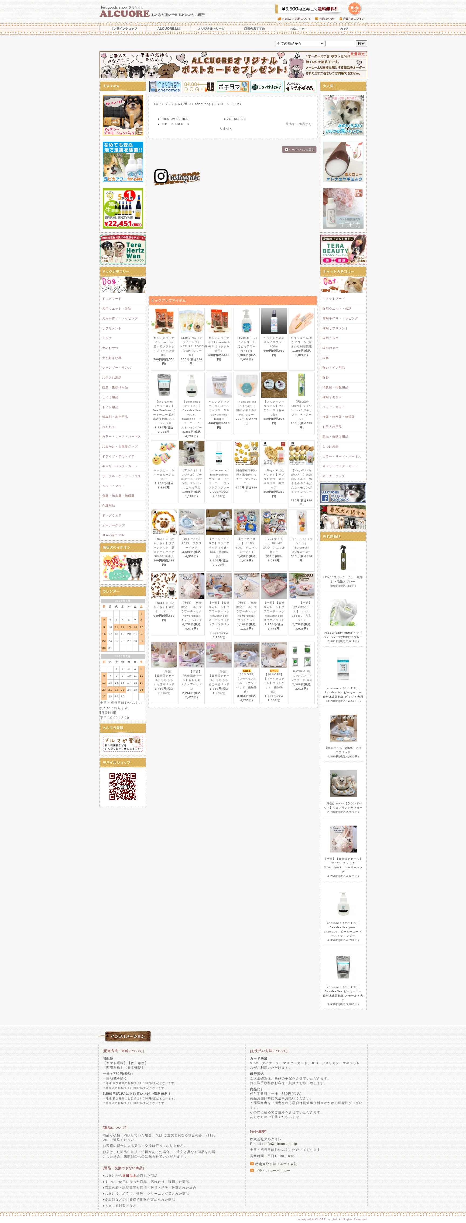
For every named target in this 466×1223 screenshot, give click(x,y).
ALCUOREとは (169, 28)
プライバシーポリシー (272, 1171)
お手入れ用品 (112, 377)
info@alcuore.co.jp (281, 1144)
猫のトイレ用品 (334, 367)
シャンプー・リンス (116, 367)
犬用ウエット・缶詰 (116, 308)
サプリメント (112, 328)
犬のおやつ (110, 348)
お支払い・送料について (296, 19)
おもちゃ (108, 426)
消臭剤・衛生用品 (115, 416)
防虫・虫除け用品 (115, 387)
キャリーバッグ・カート (120, 466)
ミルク (107, 338)
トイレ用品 (110, 407)
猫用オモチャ (332, 397)
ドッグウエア (112, 515)
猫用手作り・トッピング (340, 318)
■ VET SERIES (235, 118)
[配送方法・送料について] (123, 1051)
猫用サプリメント (335, 328)
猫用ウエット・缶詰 (337, 308)
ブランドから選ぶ (178, 104)
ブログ (344, 28)
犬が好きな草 (112, 357)
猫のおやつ (331, 348)
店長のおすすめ (254, 28)
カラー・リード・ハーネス (121, 436)
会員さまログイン (353, 19)
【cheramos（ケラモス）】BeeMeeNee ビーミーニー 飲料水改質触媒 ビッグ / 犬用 (343, 692)
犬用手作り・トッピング (120, 318)
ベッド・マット (113, 485)
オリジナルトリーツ (211, 28)
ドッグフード (112, 298)
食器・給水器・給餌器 (118, 495)
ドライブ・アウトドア (118, 456)
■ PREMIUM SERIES (173, 118)
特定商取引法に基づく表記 (276, 1164)
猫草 (326, 357)
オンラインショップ (122, 28)
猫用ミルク (331, 338)
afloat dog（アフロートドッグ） (219, 104)
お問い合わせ (327, 19)
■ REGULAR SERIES (173, 124)
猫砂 (326, 377)
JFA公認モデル (113, 535)
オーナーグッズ (113, 525)
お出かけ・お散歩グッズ (120, 446)
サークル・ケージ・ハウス (121, 476)
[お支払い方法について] (269, 1051)
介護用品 (108, 505)
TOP (157, 104)
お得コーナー (298, 28)
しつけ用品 (110, 397)
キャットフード (334, 298)
